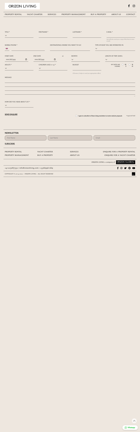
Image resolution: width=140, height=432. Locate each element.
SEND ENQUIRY (11, 114)
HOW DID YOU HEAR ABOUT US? (17, 102)
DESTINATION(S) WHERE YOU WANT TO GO (65, 45)
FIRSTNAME (43, 32)
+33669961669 (46, 168)
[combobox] (7, 49)
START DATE (9, 56)
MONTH (74, 56)
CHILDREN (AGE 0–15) (47, 65)
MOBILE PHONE (11, 45)
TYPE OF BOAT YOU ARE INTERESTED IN (109, 45)
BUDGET (76, 65)
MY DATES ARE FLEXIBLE (115, 65)
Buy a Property (98, 14)
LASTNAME (77, 32)
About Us (116, 14)
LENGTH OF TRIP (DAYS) (113, 56)
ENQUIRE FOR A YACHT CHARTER (120, 155)
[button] (130, 427)
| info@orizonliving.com (28, 168)
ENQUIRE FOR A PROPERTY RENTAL (119, 152)
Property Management (74, 14)
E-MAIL (110, 32)
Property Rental (13, 14)
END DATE (37, 56)
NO (132, 65)
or (63, 56)
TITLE (7, 32)
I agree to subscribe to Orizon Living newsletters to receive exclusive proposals (100, 116)
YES (125, 65)
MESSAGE (8, 77)
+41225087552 (11, 168)
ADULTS (8, 65)
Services (52, 14)
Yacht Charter (34, 14)
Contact (130, 14)
